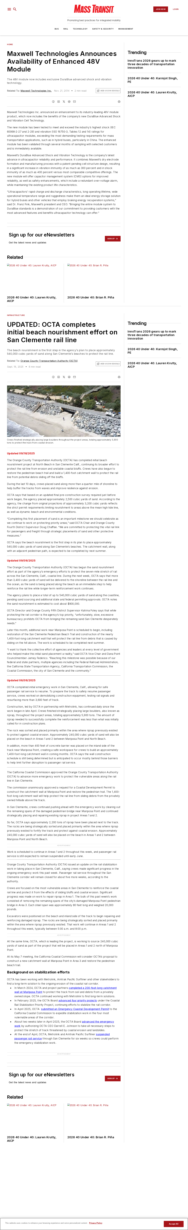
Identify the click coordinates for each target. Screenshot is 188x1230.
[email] (74, 101)
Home (10, 44)
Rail (65, 29)
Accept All (173, 1224)
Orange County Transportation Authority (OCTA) (49, 360)
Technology (80, 29)
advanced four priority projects (77, 1000)
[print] (119, 101)
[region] (94, 1224)
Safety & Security (103, 29)
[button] (9, 9)
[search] (15, 9)
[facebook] (53, 101)
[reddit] (69, 101)
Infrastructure (16, 315)
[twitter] (63, 101)
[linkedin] (58, 101)
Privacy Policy (95, 1223)
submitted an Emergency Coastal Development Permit (75, 1009)
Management (125, 29)
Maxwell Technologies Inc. (36, 90)
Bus (57, 29)
